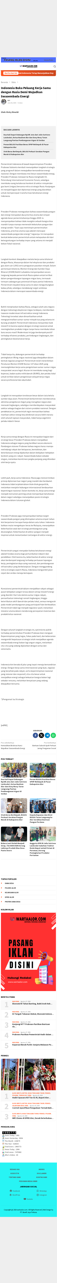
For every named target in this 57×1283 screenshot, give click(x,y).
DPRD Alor (9, 897)
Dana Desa (9, 883)
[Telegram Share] (47, 735)
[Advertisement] (28, 28)
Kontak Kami (41, 1177)
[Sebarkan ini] (35, 735)
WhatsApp (43, 1191)
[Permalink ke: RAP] (3, 101)
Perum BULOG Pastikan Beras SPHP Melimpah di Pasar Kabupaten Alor (42, 781)
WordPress (16, 1195)
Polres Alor (10, 888)
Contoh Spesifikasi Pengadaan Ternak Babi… (32, 1108)
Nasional (15, 1001)
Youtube (30, 1199)
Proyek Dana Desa (12, 902)
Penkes (47, 1093)
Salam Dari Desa (18, 1106)
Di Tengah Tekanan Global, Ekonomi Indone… (33, 1014)
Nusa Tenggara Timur (36, 1093)
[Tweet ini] (41, 735)
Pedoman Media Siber (28, 1181)
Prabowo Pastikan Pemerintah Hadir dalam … (32, 1034)
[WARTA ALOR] (28, 66)
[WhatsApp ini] (53, 735)
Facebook (16, 1191)
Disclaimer (41, 1173)
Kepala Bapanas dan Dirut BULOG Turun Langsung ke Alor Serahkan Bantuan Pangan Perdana (41, 818)
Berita (19, 1093)
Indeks (42, 1169)
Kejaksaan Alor (12, 892)
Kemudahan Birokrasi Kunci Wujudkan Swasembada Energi (13, 745)
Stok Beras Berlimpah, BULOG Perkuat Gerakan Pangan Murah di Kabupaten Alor (14, 817)
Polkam (15, 1095)
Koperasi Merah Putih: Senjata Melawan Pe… (32, 1045)
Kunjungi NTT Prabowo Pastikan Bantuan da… (31, 1025)
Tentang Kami (15, 1177)
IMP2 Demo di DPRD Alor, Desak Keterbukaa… (32, 1118)
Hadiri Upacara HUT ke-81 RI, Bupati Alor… (31, 1097)
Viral (29, 1095)
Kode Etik (14, 1173)
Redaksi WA (14, 1169)
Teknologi (23, 1095)
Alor (14, 1093)
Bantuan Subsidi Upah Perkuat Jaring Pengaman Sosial (44, 745)
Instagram (43, 1195)
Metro (24, 1093)
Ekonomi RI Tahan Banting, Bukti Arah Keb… (32, 1004)
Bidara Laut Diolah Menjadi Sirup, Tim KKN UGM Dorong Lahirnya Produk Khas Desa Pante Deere (13, 847)
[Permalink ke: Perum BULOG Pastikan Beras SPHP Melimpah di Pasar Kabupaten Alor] (43, 770)
